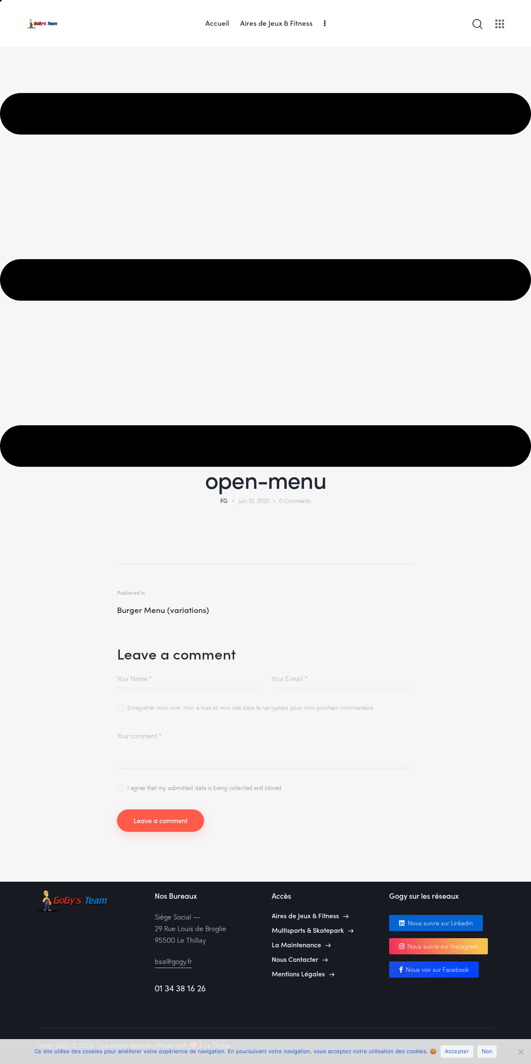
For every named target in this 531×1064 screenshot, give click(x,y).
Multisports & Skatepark (308, 930)
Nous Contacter (295, 959)
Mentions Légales (298, 973)
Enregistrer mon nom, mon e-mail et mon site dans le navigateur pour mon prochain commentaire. (250, 707)
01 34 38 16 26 (180, 988)
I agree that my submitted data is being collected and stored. (205, 788)
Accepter (457, 1051)
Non (487, 1051)
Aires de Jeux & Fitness (305, 915)
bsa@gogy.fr (173, 961)
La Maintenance (296, 944)
